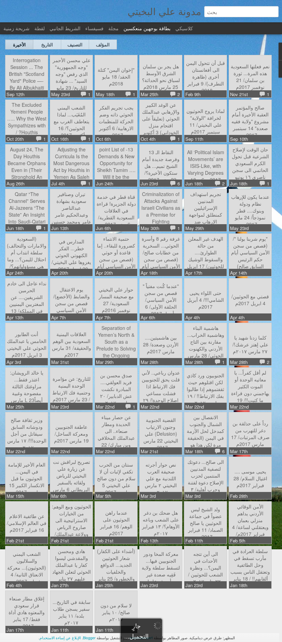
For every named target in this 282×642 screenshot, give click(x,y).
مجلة (113, 28)
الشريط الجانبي (65, 28)
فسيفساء (94, 28)
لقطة (39, 28)
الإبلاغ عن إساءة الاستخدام (60, 637)
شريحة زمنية (16, 28)
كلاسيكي (184, 28)
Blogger (89, 637)
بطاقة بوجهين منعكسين (147, 28)
